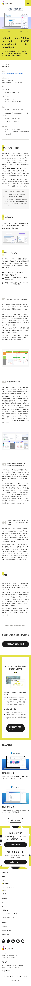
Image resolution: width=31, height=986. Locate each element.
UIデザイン (6, 883)
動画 (4, 894)
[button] (28, 3)
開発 (4, 890)
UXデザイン (6, 880)
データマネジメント (8, 887)
